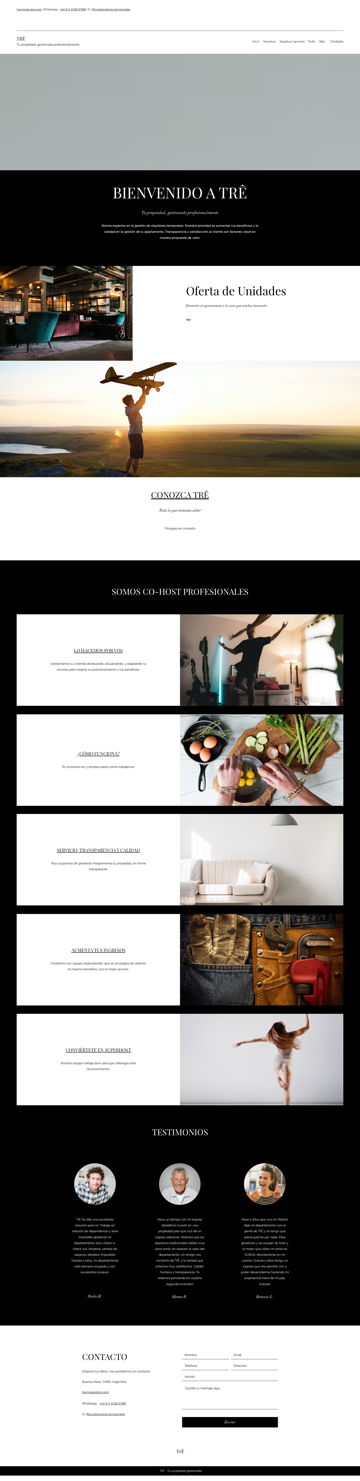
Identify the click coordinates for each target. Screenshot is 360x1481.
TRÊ (21, 38)
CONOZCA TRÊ (180, 494)
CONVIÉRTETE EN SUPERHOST (98, 1050)
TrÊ (180, 1451)
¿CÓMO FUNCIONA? (98, 753)
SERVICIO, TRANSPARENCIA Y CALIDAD (98, 850)
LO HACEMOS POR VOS (98, 650)
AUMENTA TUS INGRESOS (98, 950)
